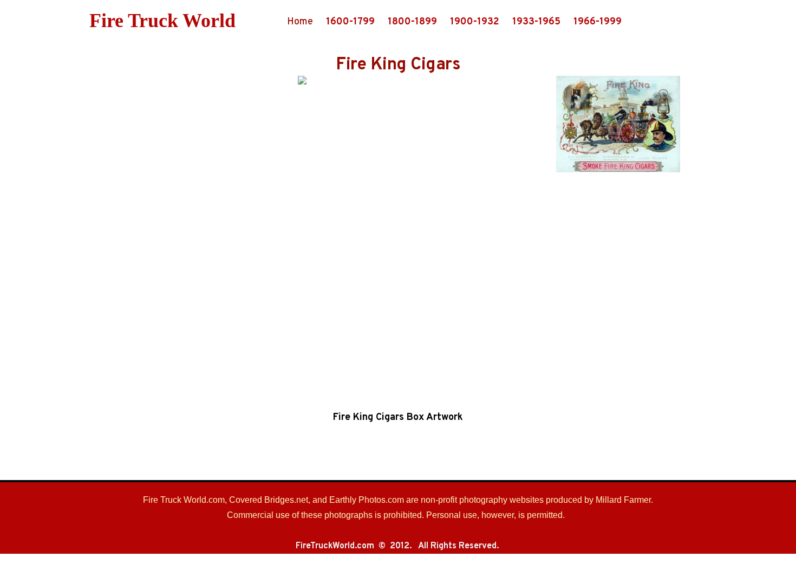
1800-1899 (412, 22)
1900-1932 (474, 22)
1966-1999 (597, 22)
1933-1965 (536, 22)
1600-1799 (350, 22)
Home (300, 22)
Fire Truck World (162, 20)
